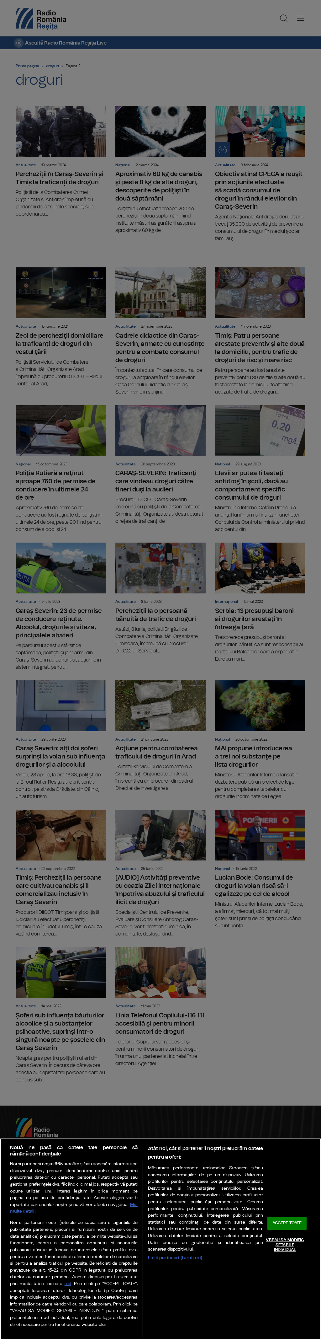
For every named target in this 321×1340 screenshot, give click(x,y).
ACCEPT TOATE (287, 1223)
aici (68, 1284)
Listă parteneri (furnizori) (175, 1257)
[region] (160, 1239)
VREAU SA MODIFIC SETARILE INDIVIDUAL (285, 1245)
